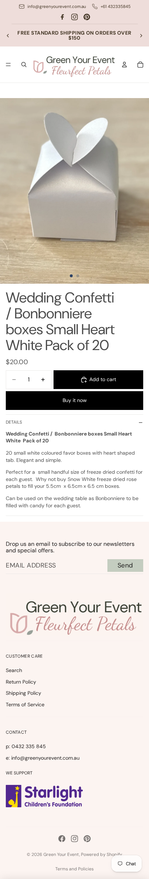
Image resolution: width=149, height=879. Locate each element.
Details (14, 422)
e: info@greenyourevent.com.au (43, 758)
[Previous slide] (8, 35)
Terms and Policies (74, 869)
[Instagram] (74, 17)
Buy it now (75, 400)
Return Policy (21, 682)
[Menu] (8, 65)
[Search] (24, 64)
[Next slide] (141, 35)
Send (125, 565)
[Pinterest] (87, 17)
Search (14, 670)
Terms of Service (25, 704)
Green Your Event (61, 854)
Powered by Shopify (101, 854)
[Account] (124, 64)
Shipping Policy (23, 693)
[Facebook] (62, 17)
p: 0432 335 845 (26, 746)
